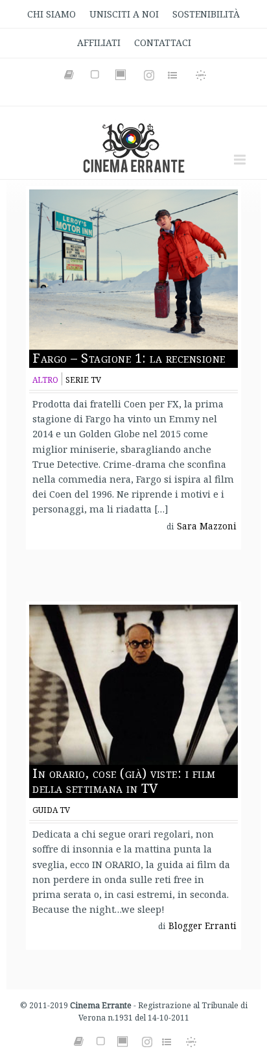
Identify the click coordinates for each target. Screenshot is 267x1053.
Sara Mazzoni (207, 526)
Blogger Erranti (202, 926)
